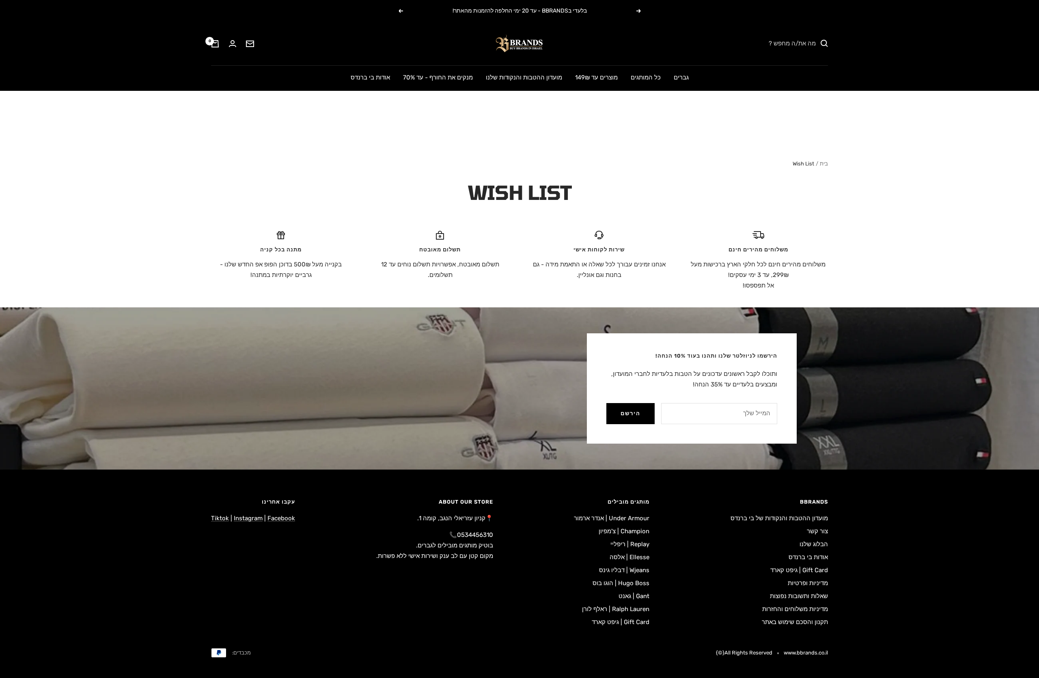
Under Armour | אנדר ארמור (611, 518)
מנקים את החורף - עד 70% (438, 77)
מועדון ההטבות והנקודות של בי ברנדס (779, 518)
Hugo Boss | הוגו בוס (621, 583)
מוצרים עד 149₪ (596, 77)
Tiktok (220, 518)
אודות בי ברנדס (370, 77)
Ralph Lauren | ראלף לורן (615, 609)
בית (824, 164)
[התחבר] (232, 43)
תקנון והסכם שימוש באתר (795, 622)
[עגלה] (215, 43)
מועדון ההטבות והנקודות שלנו (524, 77)
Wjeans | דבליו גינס (624, 570)
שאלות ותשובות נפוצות (799, 596)
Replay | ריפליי (629, 544)
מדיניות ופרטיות (808, 583)
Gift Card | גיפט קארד (799, 570)
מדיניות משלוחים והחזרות (795, 609)
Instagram (248, 518)
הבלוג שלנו (814, 544)
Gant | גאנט (634, 596)
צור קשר (817, 531)
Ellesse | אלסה (629, 557)
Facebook (281, 518)
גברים (681, 77)
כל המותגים (646, 77)
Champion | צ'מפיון (624, 531)
